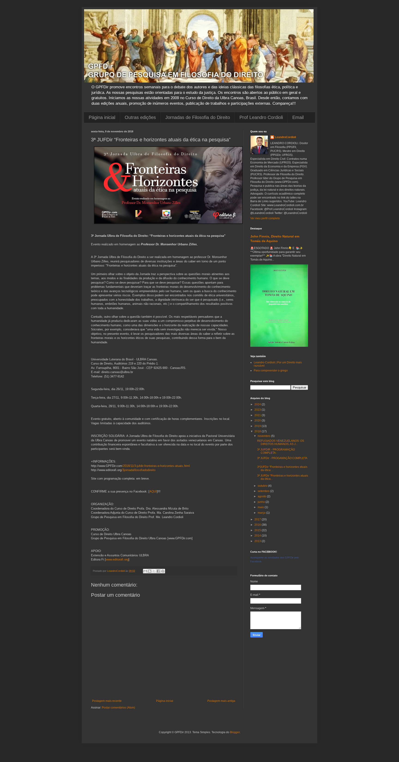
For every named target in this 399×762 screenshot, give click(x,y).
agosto (262, 496)
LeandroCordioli (285, 137)
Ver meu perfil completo (265, 218)
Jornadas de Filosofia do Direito (197, 117)
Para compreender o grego (271, 370)
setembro (264, 491)
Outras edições (140, 117)
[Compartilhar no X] (154, 571)
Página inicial (102, 117)
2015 (258, 530)
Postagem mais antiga (221, 701)
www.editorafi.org (117, 559)
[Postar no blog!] (149, 571)
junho (262, 502)
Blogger (235, 732)
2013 (258, 541)
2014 (258, 535)
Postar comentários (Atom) (118, 707)
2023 (258, 409)
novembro (264, 436)
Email (298, 117)
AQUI (153, 491)
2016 (258, 524)
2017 (258, 519)
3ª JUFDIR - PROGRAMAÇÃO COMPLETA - (276, 451)
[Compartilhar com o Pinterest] (162, 571)
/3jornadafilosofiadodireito (138, 470)
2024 (258, 404)
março (262, 512)
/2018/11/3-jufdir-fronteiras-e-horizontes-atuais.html (156, 466)
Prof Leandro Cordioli (261, 117)
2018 (258, 431)
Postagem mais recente (107, 701)
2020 (258, 420)
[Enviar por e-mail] (145, 571)
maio (261, 507)
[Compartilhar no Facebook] (158, 571)
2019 (258, 426)
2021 (258, 415)
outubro (263, 485)
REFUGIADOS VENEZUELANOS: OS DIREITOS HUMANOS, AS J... (280, 442)
